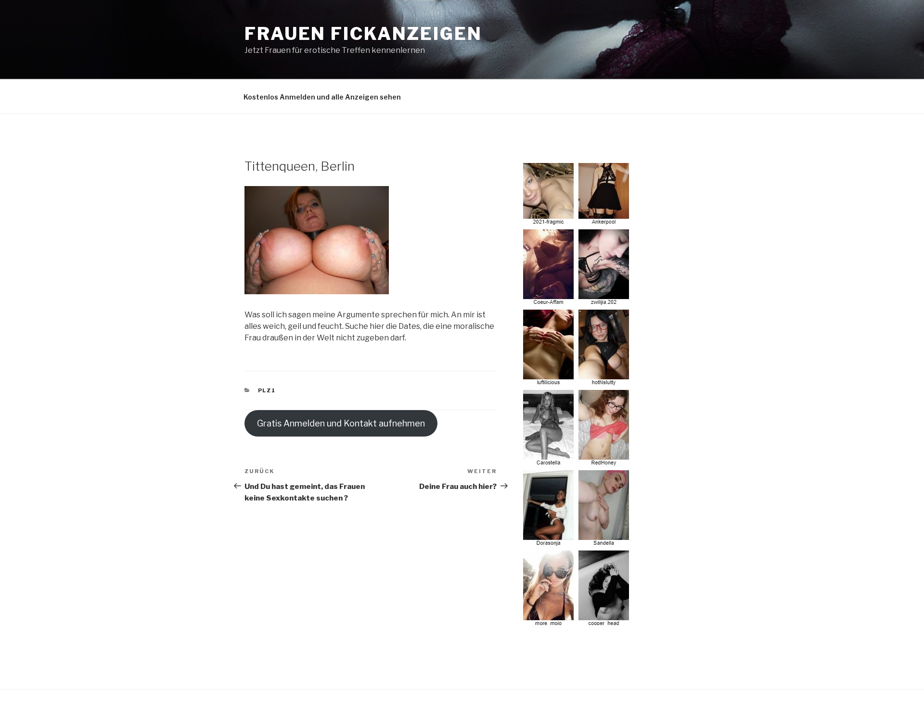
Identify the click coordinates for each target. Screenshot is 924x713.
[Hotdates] (577, 623)
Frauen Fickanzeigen (363, 33)
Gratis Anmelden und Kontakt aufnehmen (341, 423)
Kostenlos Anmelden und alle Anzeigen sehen (322, 97)
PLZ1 (267, 390)
